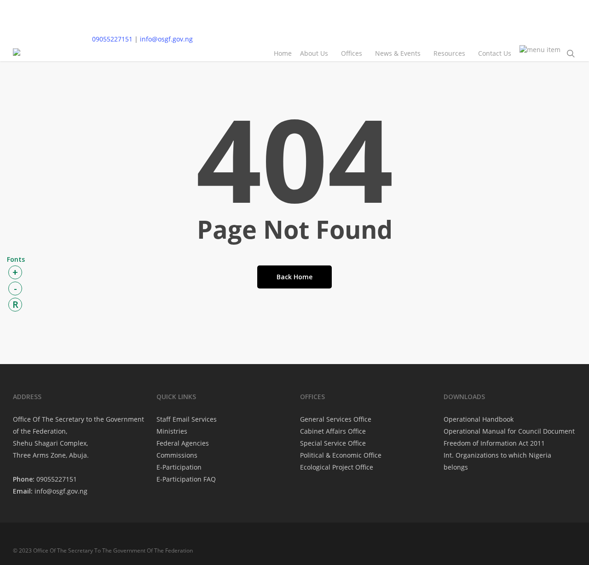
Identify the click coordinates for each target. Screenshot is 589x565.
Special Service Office (333, 443)
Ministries (171, 431)
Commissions (176, 455)
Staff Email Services (186, 419)
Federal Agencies (182, 443)
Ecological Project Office (336, 467)
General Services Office (335, 419)
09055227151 (112, 39)
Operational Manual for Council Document (509, 431)
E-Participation (179, 467)
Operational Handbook (479, 419)
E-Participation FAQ (186, 479)
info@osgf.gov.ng (166, 39)
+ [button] (15, 272)
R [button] (15, 304)
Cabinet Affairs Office (333, 431)
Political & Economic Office (340, 455)
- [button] (15, 288)
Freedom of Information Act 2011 (494, 443)
